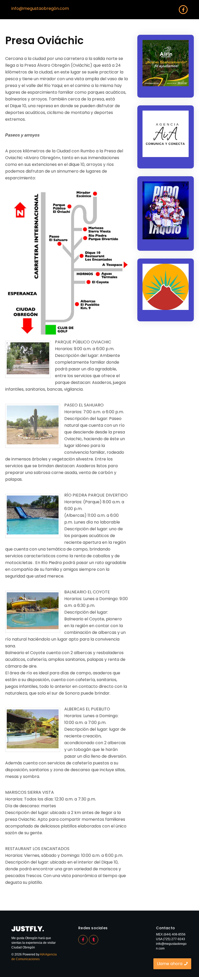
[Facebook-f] (183, 9)
